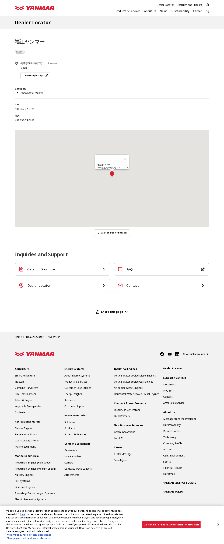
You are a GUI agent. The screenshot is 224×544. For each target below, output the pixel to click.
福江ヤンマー (55, 337)
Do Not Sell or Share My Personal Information (171, 524)
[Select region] (207, 4)
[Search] (207, 13)
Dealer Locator (165, 4)
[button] (112, 174)
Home (18, 337)
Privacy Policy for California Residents (28, 534)
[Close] (124, 159)
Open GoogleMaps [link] (33, 75)
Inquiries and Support (190, 4)
